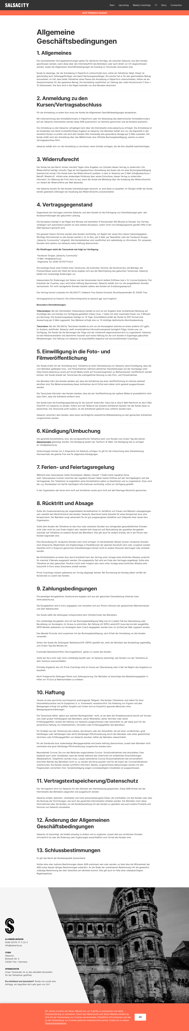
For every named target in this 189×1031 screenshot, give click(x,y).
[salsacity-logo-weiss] (17, 5)
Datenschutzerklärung (55, 1023)
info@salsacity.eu (140, 173)
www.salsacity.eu (115, 128)
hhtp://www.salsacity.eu (48, 372)
